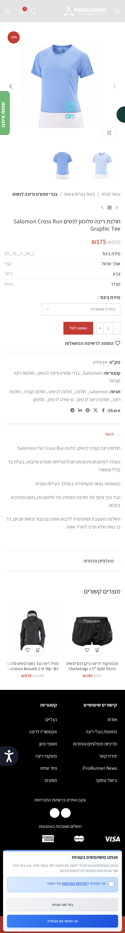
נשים (9, 284)
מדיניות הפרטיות (74, 883)
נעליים (51, 719)
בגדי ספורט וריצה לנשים (35, 194)
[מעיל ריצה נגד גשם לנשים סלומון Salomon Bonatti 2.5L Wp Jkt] (33, 630)
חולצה (80, 391)
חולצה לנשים (60, 391)
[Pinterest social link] (88, 410)
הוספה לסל (78, 328)
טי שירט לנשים (61, 399)
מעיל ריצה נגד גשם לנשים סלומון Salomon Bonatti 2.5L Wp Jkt (33, 665)
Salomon (92, 373)
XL (14, 253)
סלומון (39, 399)
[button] (114, 86)
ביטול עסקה (106, 780)
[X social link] (96, 410)
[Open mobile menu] (117, 11)
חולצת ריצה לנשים (93, 399)
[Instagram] (54, 813)
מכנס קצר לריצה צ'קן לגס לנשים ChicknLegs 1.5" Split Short (92, 665)
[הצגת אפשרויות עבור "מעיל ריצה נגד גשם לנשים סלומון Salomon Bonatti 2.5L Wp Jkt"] (38, 650)
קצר (8, 263)
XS (7, 253)
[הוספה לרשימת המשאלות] (87, 650)
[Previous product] (116, 208)
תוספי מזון (48, 744)
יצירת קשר (108, 756)
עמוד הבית (111, 194)
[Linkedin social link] (80, 410)
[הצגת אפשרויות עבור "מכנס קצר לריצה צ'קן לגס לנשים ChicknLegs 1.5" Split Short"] (97, 650)
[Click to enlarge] (109, 133)
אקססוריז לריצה (43, 731)
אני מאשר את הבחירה (62, 921)
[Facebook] (66, 813)
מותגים (51, 780)
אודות (112, 719)
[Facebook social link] (103, 410)
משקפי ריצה (46, 756)
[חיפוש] (33, 11)
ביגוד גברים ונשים (79, 194)
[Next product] (102, 208)
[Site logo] (85, 11)
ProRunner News (100, 768)
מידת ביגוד (110, 297)
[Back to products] (109, 208)
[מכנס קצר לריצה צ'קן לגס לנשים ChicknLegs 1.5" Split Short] (92, 630)
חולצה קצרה (35, 391)
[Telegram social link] (72, 410)
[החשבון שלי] (8, 11)
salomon (99, 391)
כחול (9, 273)
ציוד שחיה (48, 768)
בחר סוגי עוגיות (62, 904)
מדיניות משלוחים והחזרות (95, 744)
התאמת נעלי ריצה (101, 731)
